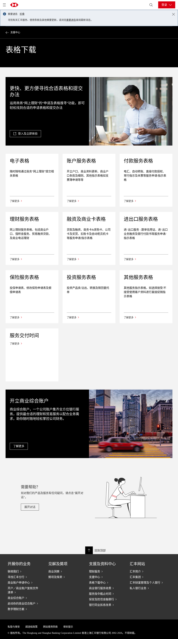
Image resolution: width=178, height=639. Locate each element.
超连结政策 (31, 626)
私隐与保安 (14, 626)
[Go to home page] (14, 5)
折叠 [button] (22, 14)
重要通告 (71, 20)
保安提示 (68, 626)
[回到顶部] (89, 550)
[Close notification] (173, 14)
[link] (25, 133)
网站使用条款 (50, 626)
